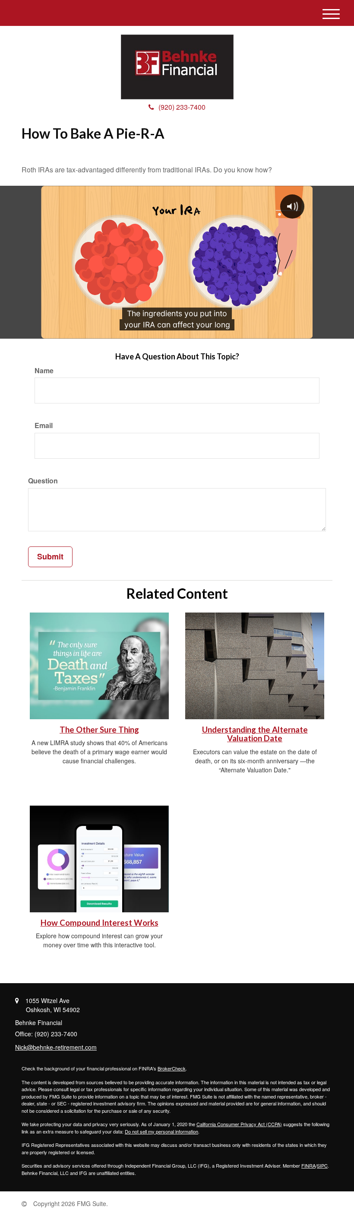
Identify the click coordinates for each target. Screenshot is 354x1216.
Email (44, 425)
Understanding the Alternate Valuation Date (255, 734)
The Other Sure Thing (99, 729)
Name (44, 370)
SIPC (322, 1165)
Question (43, 481)
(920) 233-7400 (181, 107)
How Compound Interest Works (99, 922)
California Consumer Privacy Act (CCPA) (239, 1124)
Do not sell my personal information (161, 1131)
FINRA (308, 1165)
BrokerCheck (172, 1068)
